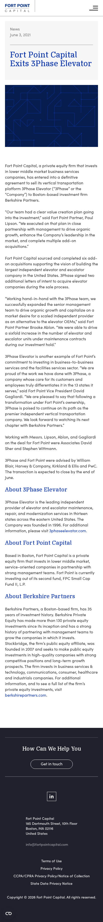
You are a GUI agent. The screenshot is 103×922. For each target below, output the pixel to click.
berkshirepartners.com (25, 695)
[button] (93, 8)
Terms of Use (51, 861)
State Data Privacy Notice (51, 883)
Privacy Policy (51, 868)
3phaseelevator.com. (68, 530)
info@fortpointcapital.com (47, 844)
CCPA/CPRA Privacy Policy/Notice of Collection (52, 876)
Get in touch (51, 763)
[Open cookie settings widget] (8, 914)
